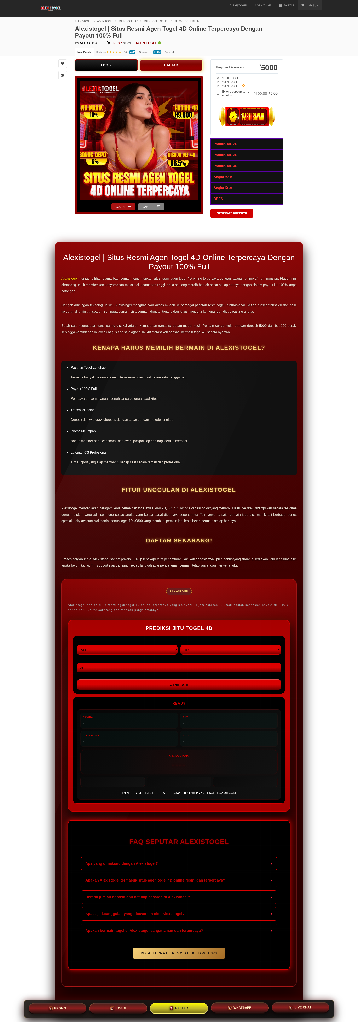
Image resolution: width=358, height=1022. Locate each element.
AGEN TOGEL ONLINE (156, 21)
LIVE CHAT (303, 1008)
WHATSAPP (242, 1008)
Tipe (183, 641)
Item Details (84, 52)
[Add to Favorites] (62, 63)
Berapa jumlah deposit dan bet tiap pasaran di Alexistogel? (137, 897)
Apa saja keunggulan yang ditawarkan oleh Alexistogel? (135, 914)
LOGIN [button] (120, 207)
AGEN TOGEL (105, 21)
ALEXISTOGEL (83, 21)
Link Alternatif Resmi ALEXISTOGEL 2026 (179, 953)
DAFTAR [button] (148, 207)
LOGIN (106, 65)
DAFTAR (171, 65)
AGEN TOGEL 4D (128, 21)
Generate (179, 684)
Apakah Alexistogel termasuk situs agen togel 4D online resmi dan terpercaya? (155, 880)
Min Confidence (89, 659)
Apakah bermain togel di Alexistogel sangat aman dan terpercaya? (144, 931)
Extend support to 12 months (250, 93)
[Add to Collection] (62, 75)
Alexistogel (69, 278)
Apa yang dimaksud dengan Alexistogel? (121, 863)
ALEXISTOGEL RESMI (187, 21)
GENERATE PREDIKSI (232, 213)
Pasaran (84, 641)
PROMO (60, 1008)
